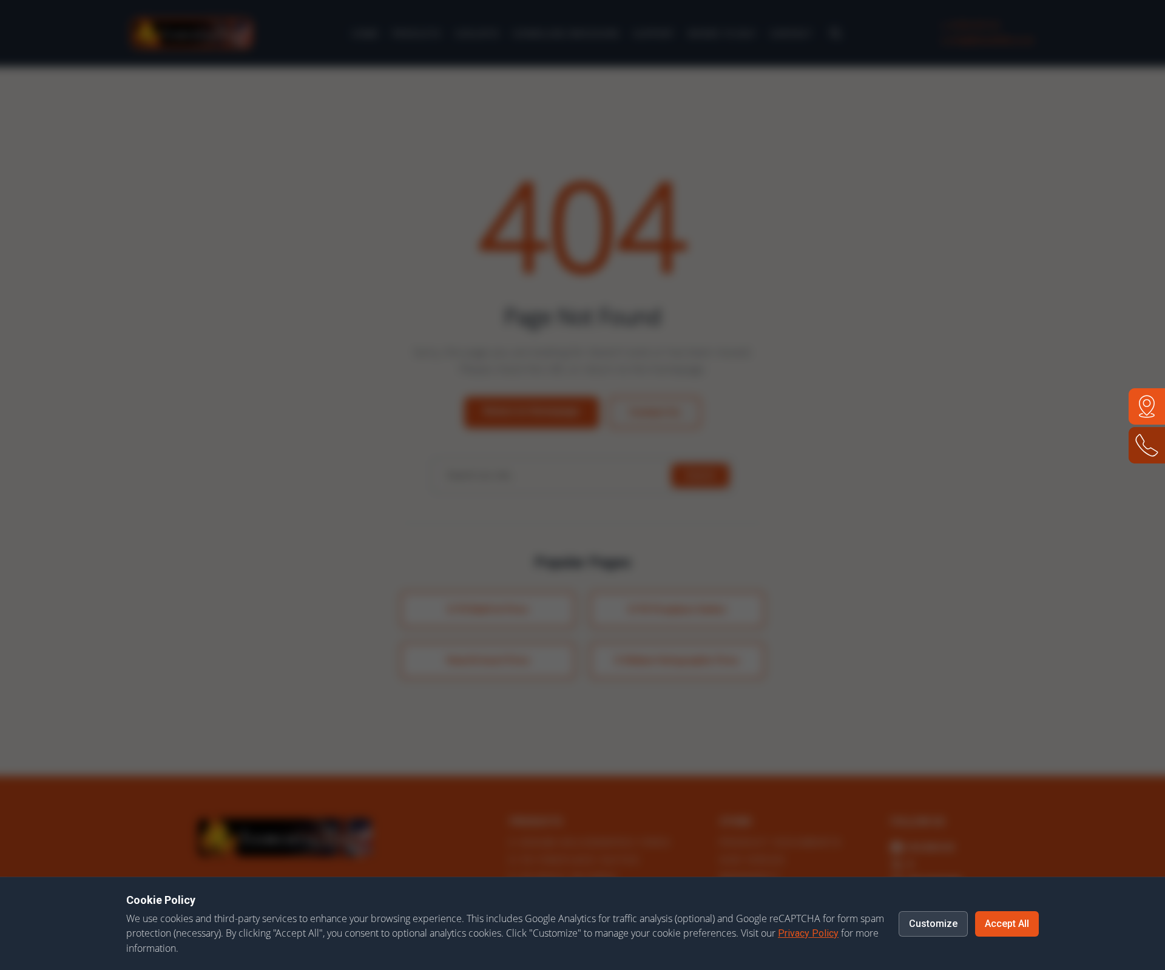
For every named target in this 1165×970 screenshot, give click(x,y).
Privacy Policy (808, 933)
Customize (933, 923)
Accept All (1007, 923)
